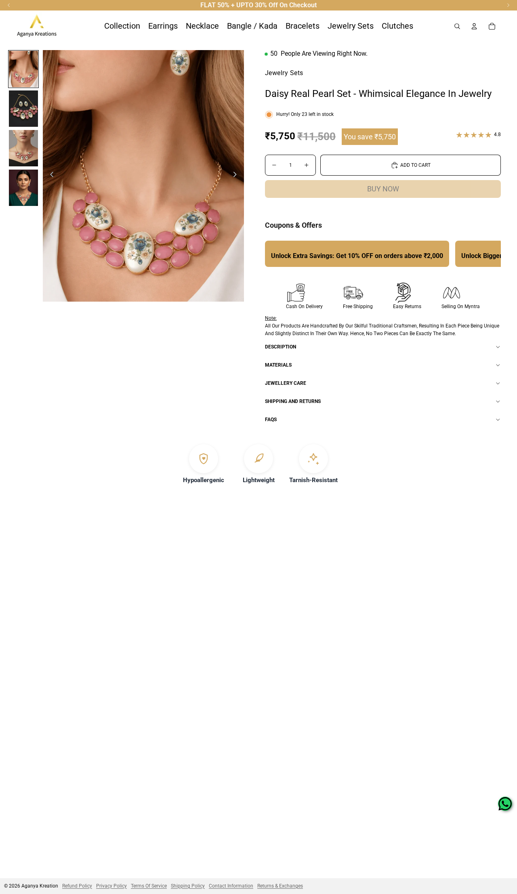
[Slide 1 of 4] (23, 69)
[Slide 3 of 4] (23, 148)
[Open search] (457, 26)
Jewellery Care (285, 383)
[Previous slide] (49, 176)
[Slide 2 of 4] (23, 108)
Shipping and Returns (293, 401)
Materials (278, 365)
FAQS (271, 419)
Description (280, 347)
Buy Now (383, 189)
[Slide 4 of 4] (23, 188)
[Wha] (505, 804)
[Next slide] (237, 176)
